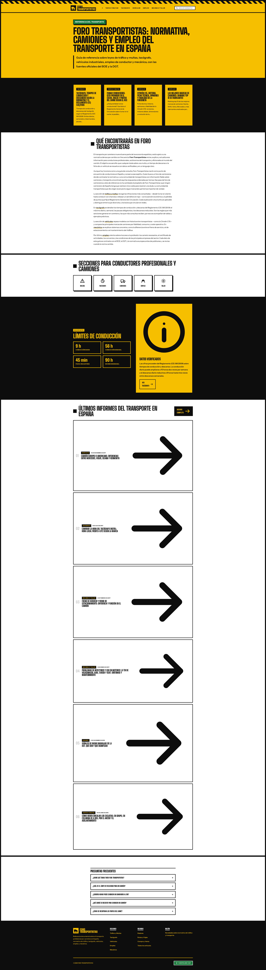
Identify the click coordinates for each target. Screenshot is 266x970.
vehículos (109, 221)
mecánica (98, 227)
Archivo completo (180, 411)
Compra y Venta (143, 941)
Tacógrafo (125, 8)
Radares (140, 933)
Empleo (145, 8)
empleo (106, 235)
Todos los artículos (144, 946)
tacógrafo (100, 208)
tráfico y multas (111, 194)
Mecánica (113, 950)
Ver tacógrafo (145, 384)
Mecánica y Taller (158, 8)
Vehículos (136, 8)
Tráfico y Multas (111, 8)
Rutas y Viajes (143, 937)
